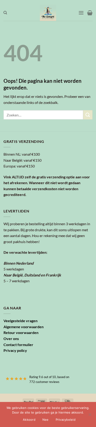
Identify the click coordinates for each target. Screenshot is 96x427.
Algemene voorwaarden (23, 326)
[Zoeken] (5, 12)
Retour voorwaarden (20, 332)
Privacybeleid (65, 419)
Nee (45, 419)
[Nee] (90, 416)
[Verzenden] (88, 114)
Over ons (11, 338)
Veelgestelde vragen (20, 320)
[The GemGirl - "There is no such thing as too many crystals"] (48, 13)
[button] (81, 12)
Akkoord (29, 419)
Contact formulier (18, 344)
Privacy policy (15, 350)
